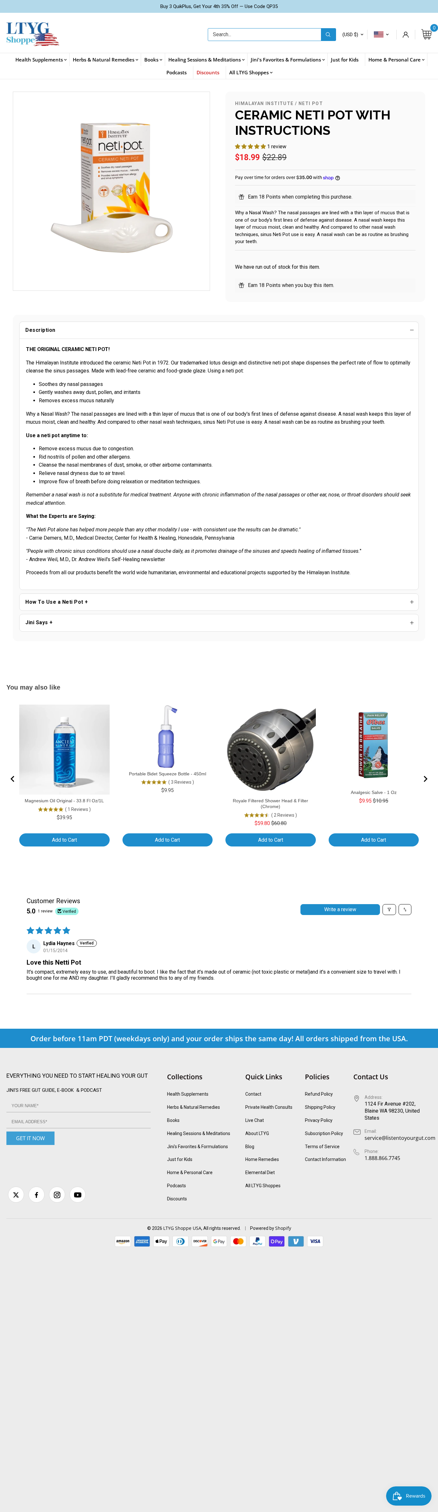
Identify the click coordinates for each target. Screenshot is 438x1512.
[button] (251, 146)
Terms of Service (322, 1146)
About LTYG (257, 1133)
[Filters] (389, 909)
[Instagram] (57, 1195)
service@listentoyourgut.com (400, 1137)
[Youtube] (78, 1195)
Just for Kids (179, 1159)
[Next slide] (425, 778)
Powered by (262, 1228)
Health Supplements (187, 1094)
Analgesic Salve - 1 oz (374, 792)
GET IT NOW (30, 1138)
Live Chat (254, 1120)
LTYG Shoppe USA (182, 1228)
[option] (111, 191)
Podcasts (176, 1185)
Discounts (177, 1198)
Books (173, 1120)
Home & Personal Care (190, 1172)
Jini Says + (39, 622)
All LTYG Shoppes (263, 1185)
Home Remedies (262, 1159)
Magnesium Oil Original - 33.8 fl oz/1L (64, 800)
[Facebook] (37, 1195)
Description (40, 330)
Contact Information (325, 1159)
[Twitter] (16, 1195)
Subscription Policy (324, 1133)
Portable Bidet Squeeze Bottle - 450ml (167, 773)
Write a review (340, 909)
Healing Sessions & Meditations (198, 1133)
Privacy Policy (319, 1120)
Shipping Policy (320, 1107)
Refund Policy (319, 1094)
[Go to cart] (426, 34)
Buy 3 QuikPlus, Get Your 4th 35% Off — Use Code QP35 (219, 6)
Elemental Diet (260, 1172)
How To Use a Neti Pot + (56, 602)
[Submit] (328, 35)
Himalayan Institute (264, 103)
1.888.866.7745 (382, 1158)
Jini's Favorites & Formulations (197, 1146)
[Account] (405, 34)
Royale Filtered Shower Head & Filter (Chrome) (270, 803)
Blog (249, 1146)
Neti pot (311, 103)
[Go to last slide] (12, 778)
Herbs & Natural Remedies (193, 1107)
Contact (253, 1094)
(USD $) (350, 34)
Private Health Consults (268, 1107)
